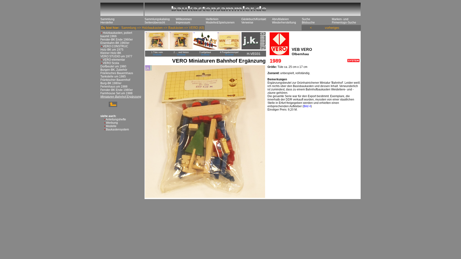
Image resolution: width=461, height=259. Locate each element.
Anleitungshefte (116, 119)
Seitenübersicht (155, 22)
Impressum (183, 22)
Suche (306, 19)
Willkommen (184, 19)
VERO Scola (111, 63)
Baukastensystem (117, 129)
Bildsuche (308, 22)
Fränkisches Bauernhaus (116, 73)
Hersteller (106, 22)
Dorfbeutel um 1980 (113, 66)
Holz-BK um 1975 (111, 49)
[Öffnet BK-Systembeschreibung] (353, 61)
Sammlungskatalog (157, 19)
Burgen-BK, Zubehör (113, 69)
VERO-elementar (114, 59)
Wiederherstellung (284, 22)
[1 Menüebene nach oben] (108, 106)
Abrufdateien (280, 19)
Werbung (112, 122)
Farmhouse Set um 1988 (116, 93)
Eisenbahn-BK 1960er (114, 43)
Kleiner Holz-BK (110, 53)
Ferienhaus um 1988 (113, 86)
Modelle (111, 126)
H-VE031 (254, 54)
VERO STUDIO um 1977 (116, 56)
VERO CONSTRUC (115, 46)
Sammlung (107, 19)
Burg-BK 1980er (110, 83)
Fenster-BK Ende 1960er (116, 39)
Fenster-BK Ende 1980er (116, 90)
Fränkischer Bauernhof (115, 80)
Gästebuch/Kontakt (253, 19)
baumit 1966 (108, 36)
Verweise (247, 22)
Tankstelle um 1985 (113, 76)
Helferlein (212, 19)
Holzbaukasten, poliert (117, 33)
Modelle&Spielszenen (220, 22)
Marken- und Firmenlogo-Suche (344, 21)
